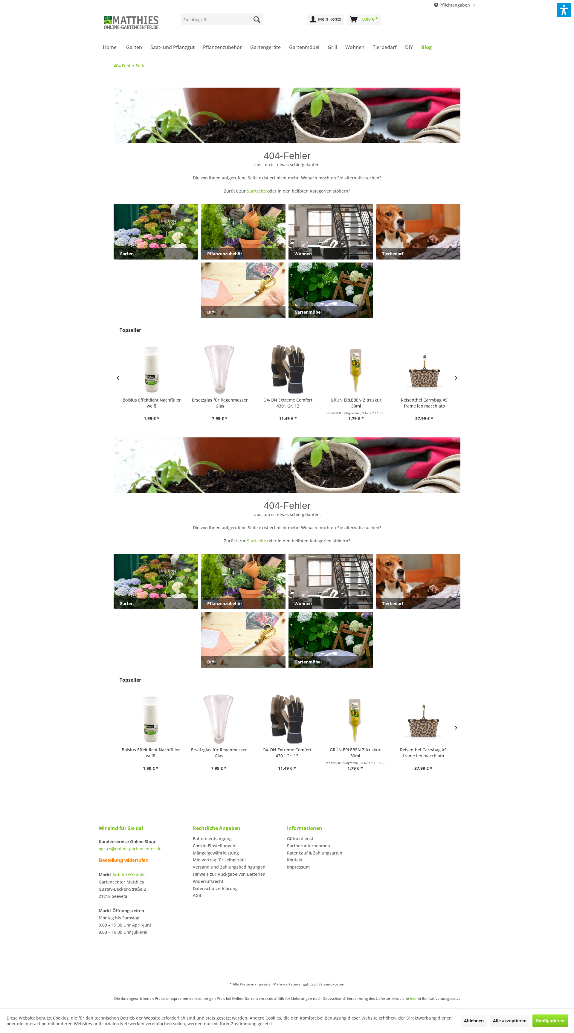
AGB (197, 895)
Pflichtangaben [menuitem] (454, 5)
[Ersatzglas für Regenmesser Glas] (218, 369)
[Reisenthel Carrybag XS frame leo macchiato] (423, 369)
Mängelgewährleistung (216, 853)
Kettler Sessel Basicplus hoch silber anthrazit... (423, 753)
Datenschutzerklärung (215, 888)
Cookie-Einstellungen (214, 846)
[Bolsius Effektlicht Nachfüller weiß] (150, 369)
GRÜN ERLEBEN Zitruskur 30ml (355, 403)
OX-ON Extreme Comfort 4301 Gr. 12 (287, 403)
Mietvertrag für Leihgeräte (219, 860)
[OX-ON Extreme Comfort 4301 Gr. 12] (287, 369)
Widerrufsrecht (208, 881)
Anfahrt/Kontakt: (129, 875)
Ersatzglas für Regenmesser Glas (219, 403)
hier (413, 998)
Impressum (298, 867)
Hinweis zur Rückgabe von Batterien (229, 874)
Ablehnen (474, 1020)
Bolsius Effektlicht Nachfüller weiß (151, 403)
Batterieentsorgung (212, 838)
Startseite (256, 191)
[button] (564, 10)
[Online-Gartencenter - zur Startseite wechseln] (131, 26)
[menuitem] (221, 19)
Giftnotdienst (300, 838)
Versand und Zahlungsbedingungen (229, 867)
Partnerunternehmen (308, 846)
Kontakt (295, 860)
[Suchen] (257, 19)
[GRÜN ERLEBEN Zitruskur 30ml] (355, 369)
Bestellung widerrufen (124, 860)
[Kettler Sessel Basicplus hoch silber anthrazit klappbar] (423, 719)
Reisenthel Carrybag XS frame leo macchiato (423, 403)
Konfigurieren (550, 1020)
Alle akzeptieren (509, 1020)
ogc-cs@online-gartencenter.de (130, 849)
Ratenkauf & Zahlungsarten (314, 853)
